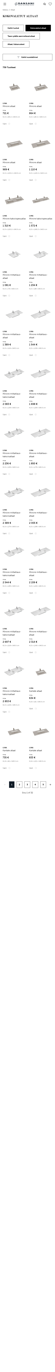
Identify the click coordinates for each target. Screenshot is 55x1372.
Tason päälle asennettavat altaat (21, 36)
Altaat (13, 10)
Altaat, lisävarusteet (16, 44)
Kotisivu (6, 10)
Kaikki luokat (13, 28)
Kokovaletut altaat (38, 28)
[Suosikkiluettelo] (50, 4)
